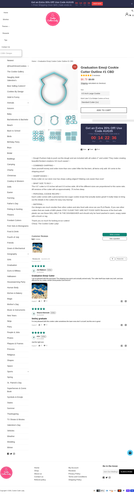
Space (10, 366)
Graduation (12, 265)
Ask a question (115, 238)
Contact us (38, 477)
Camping (11, 164)
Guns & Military (14, 271)
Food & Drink (13, 231)
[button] (86, 75)
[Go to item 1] (37, 248)
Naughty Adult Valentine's (13, 78)
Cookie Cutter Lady (18, 490)
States (10, 403)
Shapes (10, 360)
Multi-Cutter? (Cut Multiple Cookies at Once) (95, 98)
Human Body (12, 287)
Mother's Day (13, 304)
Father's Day (12, 203)
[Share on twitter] (125, 301)
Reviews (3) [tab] (36, 259)
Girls (9, 259)
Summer (11, 408)
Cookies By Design (15, 91)
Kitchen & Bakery (14, 293)
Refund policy (40, 480)
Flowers (10, 215)
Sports (18, 371)
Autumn (10, 108)
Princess (11, 349)
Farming (10, 198)
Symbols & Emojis (15, 397)
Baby (9, 114)
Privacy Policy (74, 474)
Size (82, 90)
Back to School (13, 131)
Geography (18, 254)
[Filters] (112, 259)
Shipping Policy (75, 480)
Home (36, 468)
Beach (10, 125)
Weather (11, 436)
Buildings (11, 159)
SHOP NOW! (97, 3)
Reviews (72, 471)
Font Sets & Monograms (17, 226)
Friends (10, 243)
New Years (11, 315)
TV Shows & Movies (16, 419)
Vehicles (10, 431)
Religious (11, 355)
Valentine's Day (14, 425)
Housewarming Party (16, 282)
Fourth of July (13, 237)
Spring (10, 377)
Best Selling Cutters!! (16, 86)
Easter (10, 192)
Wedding (11, 442)
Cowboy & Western (15, 181)
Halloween (11, 276)
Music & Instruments (16, 310)
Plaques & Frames (15, 343)
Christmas (11, 175)
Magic (9, 299)
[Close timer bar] (132, 4)
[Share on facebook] (122, 301)
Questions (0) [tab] (45, 259)
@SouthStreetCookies (18, 66)
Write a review (115, 234)
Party (9, 327)
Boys (9, 147)
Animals (18, 103)
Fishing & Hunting (14, 209)
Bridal (9, 153)
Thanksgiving (13, 414)
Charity (10, 170)
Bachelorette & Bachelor (17, 119)
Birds (9, 136)
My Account (73, 468)
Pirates (10, 338)
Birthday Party (13, 142)
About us (38, 474)
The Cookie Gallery (15, 72)
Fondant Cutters (14, 220)
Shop (36, 471)
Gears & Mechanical (16, 248)
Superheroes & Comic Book (16, 390)
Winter (10, 447)
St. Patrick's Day (14, 383)
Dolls (9, 187)
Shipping (84, 83)
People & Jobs (13, 332)
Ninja (9, 321)
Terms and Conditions (77, 477)
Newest (10, 60)
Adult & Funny (13, 97)
